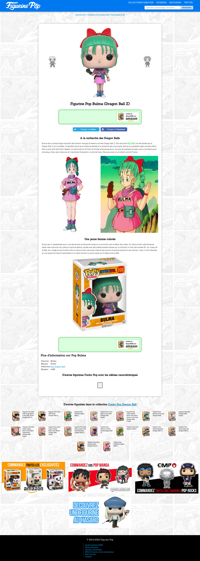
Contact (88, 556)
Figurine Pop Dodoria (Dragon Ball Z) (119, 444)
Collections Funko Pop (140, 2)
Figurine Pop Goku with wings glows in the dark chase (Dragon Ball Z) (28, 414)
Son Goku (131, 143)
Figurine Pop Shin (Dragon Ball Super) (184, 413)
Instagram (175, 2)
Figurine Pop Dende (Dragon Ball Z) (79, 413)
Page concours (91, 547)
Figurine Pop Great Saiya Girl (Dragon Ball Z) (184, 429)
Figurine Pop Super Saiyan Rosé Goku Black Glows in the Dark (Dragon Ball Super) (132, 416)
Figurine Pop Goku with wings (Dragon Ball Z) (54, 413)
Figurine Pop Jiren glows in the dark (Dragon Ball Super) (106, 414)
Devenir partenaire (93, 549)
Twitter (188, 2)
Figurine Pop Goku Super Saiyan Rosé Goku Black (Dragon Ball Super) (54, 430)
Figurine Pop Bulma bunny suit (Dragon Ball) (158, 413)
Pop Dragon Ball (58, 366)
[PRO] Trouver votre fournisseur (99, 552)
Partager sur (88, 129)
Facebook (161, 2)
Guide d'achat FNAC (94, 545)
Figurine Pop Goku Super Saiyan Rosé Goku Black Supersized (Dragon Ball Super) (28, 431)
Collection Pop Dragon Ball (98, 15)
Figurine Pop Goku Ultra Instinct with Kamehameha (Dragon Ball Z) (80, 429)
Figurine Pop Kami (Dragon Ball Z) (132, 428)
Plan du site (90, 554)
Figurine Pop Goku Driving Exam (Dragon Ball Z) (93, 444)
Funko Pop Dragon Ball (122, 404)
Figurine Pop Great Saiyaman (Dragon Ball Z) (158, 429)
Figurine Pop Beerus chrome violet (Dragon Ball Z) (106, 429)
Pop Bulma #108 (118, 15)
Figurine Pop (80, 15)
